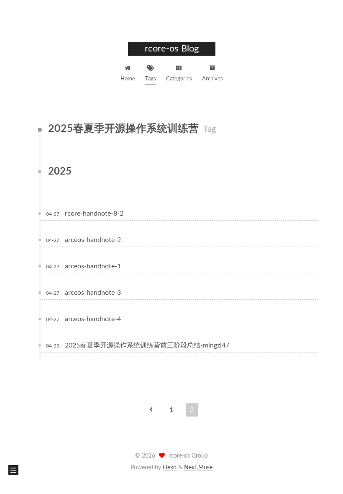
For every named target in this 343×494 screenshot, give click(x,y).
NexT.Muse (198, 468)
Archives (212, 79)
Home (127, 79)
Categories (179, 79)
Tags (150, 79)
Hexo (170, 468)
